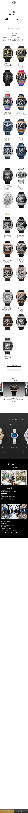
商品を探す (14, 369)
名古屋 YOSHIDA (6, 521)
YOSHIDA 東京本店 (6, 488)
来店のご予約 (20, 811)
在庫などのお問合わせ (7, 811)
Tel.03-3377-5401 (9, 499)
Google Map (4, 492)
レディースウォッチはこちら (14, 28)
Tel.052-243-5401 (9, 532)
